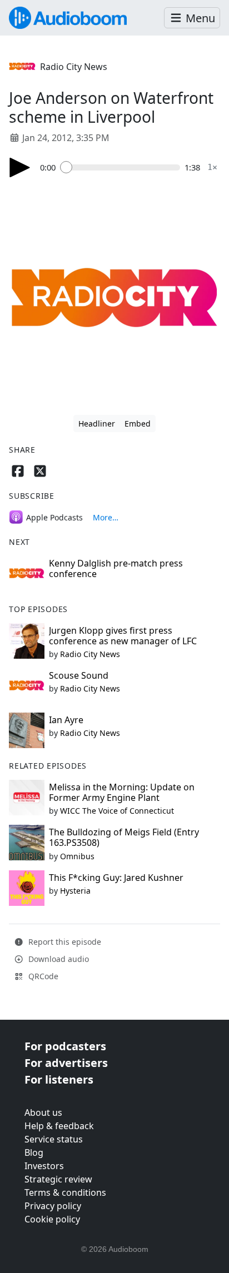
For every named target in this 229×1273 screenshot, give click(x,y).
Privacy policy (52, 1206)
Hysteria (75, 890)
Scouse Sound (78, 675)
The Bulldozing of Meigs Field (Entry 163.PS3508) (124, 837)
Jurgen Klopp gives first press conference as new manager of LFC (123, 635)
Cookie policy (52, 1219)
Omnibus (77, 856)
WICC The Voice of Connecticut (117, 810)
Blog (33, 1152)
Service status (53, 1139)
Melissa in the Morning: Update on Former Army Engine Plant (122, 792)
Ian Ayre (66, 720)
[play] (20, 167)
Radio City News (73, 67)
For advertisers (66, 1062)
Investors (44, 1166)
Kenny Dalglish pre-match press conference (116, 568)
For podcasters (65, 1046)
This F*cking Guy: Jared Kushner (116, 877)
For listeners (58, 1079)
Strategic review (58, 1179)
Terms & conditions (65, 1192)
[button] (192, 18)
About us (43, 1112)
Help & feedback (59, 1126)
